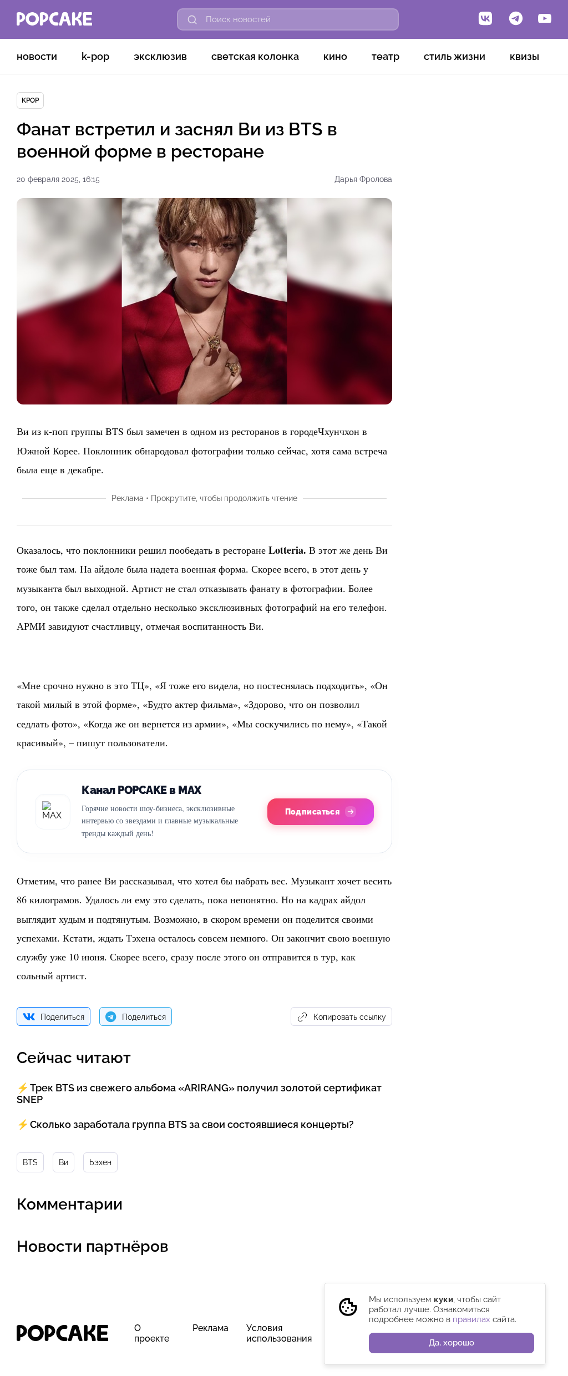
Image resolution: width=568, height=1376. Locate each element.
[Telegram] (516, 19)
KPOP (30, 100)
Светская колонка (255, 56)
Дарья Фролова (363, 179)
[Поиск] (192, 19)
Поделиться (62, 1017)
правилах (471, 1319)
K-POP (95, 56)
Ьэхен (100, 1162)
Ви (63, 1162)
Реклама (210, 1328)
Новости (37, 56)
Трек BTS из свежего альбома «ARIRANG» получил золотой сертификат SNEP (199, 1093)
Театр (385, 56)
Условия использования (279, 1333)
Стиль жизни (454, 56)
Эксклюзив (160, 56)
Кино (335, 56)
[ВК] (485, 19)
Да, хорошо (451, 1343)
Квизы (524, 56)
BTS (30, 1162)
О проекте (151, 1333)
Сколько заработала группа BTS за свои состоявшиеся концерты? (192, 1124)
